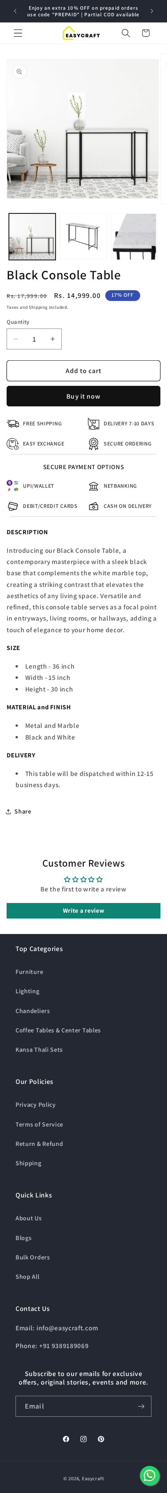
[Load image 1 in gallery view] (32, 236)
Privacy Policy (36, 1105)
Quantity (18, 321)
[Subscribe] (141, 1406)
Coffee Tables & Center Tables (58, 1030)
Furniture (29, 972)
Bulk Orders (33, 1257)
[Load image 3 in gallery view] (134, 236)
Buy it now (83, 396)
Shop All (28, 1277)
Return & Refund (39, 1144)
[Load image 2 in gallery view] (83, 236)
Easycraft (93, 1478)
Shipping (29, 1163)
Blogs (23, 1238)
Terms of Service (39, 1124)
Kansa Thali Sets (39, 1050)
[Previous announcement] (15, 11)
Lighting (28, 991)
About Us (29, 1218)
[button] (18, 33)
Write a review (83, 910)
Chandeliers (33, 1011)
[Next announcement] (151, 11)
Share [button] (22, 811)
